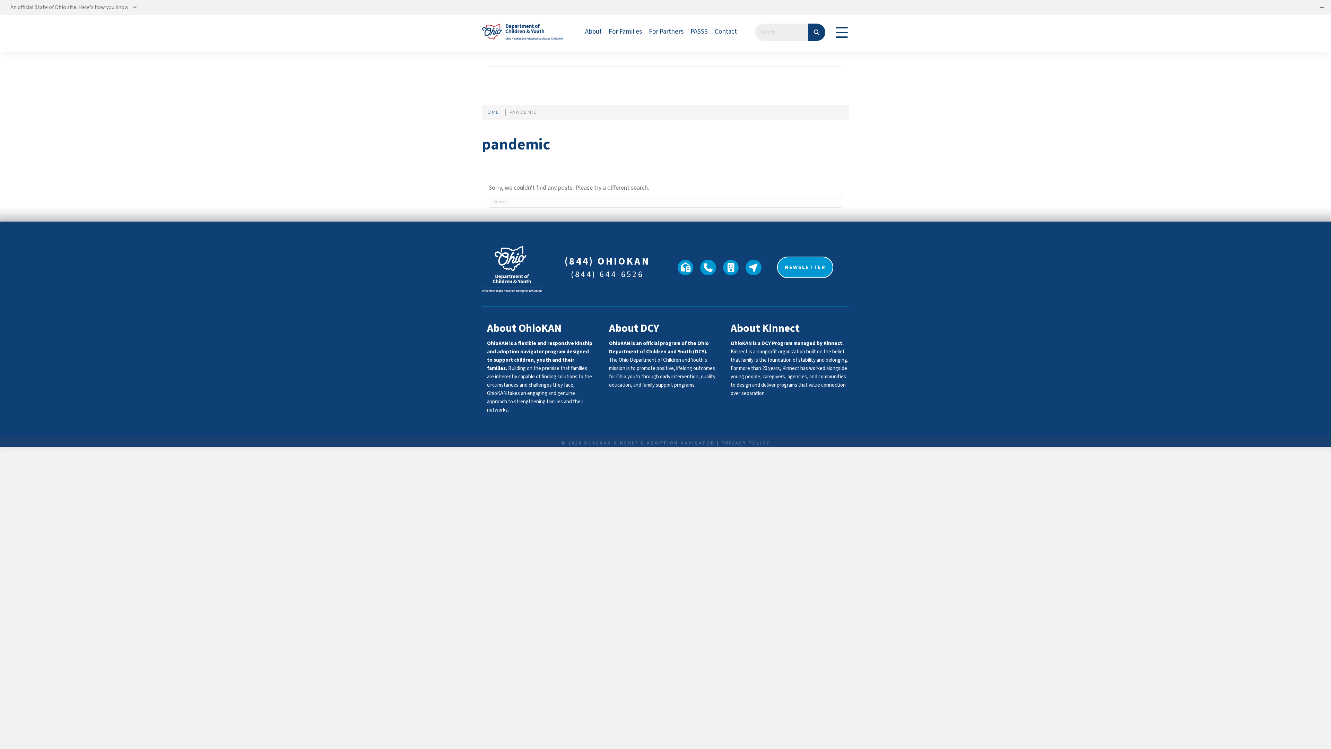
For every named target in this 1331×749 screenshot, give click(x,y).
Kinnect (833, 343)
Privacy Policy (745, 443)
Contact (726, 31)
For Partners (666, 31)
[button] (665, 7)
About (593, 31)
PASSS (699, 31)
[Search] (816, 32)
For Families (625, 31)
